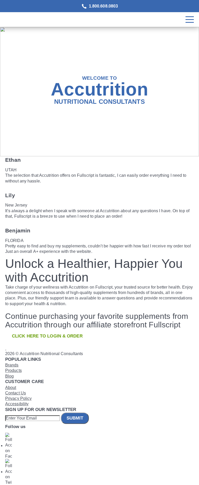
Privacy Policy (18, 398)
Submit (75, 418)
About (10, 387)
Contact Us (15, 393)
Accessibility (17, 404)
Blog (9, 376)
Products (13, 370)
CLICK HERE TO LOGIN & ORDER (47, 336)
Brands (12, 365)
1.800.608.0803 (103, 6)
